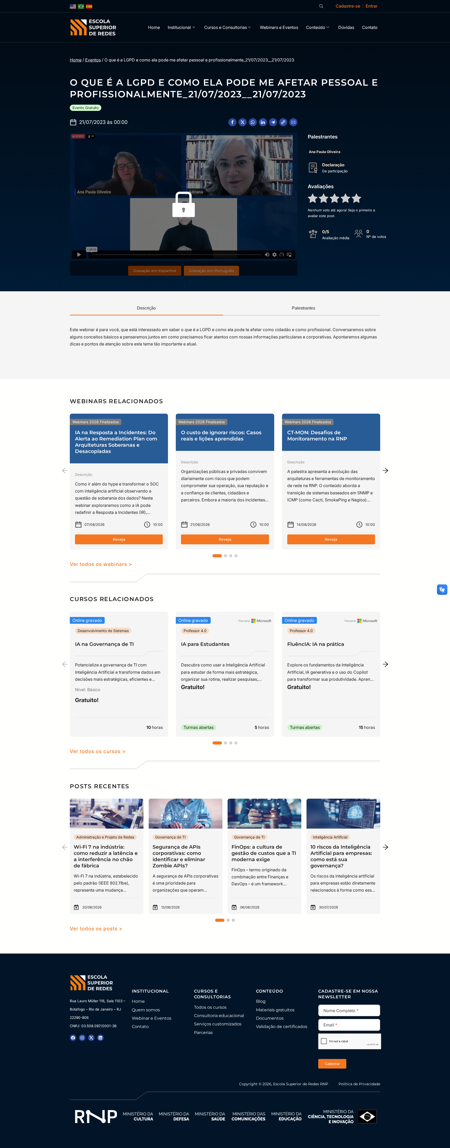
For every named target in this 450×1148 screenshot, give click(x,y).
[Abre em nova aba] (73, 1038)
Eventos (93, 59)
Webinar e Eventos (151, 1018)
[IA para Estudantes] (225, 674)
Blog (261, 1001)
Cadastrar (332, 1064)
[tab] (146, 308)
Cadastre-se (348, 6)
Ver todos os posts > (96, 928)
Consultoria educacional (219, 1015)
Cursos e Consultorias (225, 27)
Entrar (372, 6)
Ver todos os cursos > (98, 751)
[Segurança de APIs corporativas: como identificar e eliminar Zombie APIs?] (185, 856)
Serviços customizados (217, 1023)
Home (154, 27)
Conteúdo (315, 27)
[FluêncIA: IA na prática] (331, 674)
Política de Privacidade (359, 1084)
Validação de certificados (281, 1026)
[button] (232, 122)
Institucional (179, 27)
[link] (119, 482)
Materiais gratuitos (275, 1009)
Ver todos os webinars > (101, 564)
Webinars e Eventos (279, 27)
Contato (370, 27)
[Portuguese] (81, 6)
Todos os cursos (210, 1007)
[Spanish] (89, 6)
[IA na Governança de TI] (119, 674)
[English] (73, 6)
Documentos (270, 1018)
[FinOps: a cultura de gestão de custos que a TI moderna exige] (264, 856)
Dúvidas (346, 27)
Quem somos (146, 1009)
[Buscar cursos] (321, 6)
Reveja (119, 539)
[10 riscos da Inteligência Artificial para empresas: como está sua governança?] (343, 856)
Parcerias (203, 1032)
